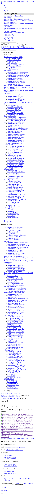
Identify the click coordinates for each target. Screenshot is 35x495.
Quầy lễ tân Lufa (12, 210)
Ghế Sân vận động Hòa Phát (15, 160)
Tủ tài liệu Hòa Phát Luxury (15, 123)
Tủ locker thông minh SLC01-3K (10, 398)
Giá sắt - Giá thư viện (13, 202)
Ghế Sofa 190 (11, 203)
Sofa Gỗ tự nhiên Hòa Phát (14, 167)
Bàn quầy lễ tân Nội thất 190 (15, 187)
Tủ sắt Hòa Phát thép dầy (14, 138)
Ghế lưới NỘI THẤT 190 (14, 188)
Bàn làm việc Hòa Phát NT (14, 78)
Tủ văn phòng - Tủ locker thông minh (14, 32)
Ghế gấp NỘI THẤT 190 (14, 181)
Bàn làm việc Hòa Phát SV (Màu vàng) (18, 75)
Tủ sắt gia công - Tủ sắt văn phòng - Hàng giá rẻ (17, 19)
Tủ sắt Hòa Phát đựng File (14, 135)
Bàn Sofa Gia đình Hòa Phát (15, 166)
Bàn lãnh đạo (7, 26)
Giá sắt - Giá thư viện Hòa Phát (15, 146)
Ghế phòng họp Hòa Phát (14, 66)
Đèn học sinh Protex (12, 105)
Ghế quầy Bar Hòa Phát (13, 69)
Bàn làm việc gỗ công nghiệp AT (16, 81)
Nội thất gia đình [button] (8, 339)
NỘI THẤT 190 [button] (8, 350)
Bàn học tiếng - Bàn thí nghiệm (15, 114)
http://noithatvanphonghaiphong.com (23, 483)
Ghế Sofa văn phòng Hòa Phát (15, 161)
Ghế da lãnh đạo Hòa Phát (14, 58)
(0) (1, 3)
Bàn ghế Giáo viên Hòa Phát (15, 108)
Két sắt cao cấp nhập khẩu (14, 152)
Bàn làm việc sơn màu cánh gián (16, 99)
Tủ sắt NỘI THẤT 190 (13, 200)
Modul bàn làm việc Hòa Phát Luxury (17, 72)
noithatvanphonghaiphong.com (14, 450)
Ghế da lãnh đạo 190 (13, 184)
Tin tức (6, 10)
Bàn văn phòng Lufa (13, 214)
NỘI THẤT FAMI (9, 40)
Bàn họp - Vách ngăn (10, 31)
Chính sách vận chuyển (10, 466)
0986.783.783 (4, 490)
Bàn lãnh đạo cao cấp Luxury (15, 94)
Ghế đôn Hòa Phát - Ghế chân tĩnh (16, 64)
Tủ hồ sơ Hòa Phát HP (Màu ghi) (16, 134)
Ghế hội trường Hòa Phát (14, 157)
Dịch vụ (6, 9)
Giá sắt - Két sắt (8, 34)
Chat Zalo (3, 487)
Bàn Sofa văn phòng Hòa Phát (15, 163)
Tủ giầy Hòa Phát (12, 170)
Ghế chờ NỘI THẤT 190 (14, 191)
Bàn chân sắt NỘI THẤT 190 (15, 196)
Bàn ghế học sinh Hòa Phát (14, 107)
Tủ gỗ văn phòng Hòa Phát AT (15, 141)
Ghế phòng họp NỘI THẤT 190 (16, 190)
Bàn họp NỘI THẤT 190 (14, 197)
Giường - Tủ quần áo (13, 125)
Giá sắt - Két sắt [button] (8, 315)
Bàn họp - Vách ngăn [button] (10, 286)
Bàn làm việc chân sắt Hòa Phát (16, 82)
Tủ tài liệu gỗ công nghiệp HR (15, 140)
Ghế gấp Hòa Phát (12, 63)
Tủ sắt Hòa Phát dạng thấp (14, 131)
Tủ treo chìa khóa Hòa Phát (14, 143)
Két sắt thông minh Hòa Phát (15, 150)
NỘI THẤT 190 (8, 38)
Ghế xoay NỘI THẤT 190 (14, 185)
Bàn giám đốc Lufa (12, 213)
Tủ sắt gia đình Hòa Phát (14, 175)
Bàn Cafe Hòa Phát (12, 178)
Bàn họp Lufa (11, 216)
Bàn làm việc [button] (7, 241)
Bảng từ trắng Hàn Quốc (14, 110)
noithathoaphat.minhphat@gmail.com (15, 447)
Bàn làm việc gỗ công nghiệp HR (16, 79)
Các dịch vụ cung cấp (10, 457)
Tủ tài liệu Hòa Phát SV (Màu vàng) (17, 129)
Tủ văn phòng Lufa (12, 217)
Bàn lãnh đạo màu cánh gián (15, 96)
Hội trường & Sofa (9, 35)
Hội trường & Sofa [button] (9, 324)
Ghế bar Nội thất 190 (13, 193)
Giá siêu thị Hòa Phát (13, 147)
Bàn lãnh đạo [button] (7, 264)
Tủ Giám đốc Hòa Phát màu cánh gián (17, 128)
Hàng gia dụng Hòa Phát (14, 173)
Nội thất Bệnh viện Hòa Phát (15, 113)
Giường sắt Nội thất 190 (13, 207)
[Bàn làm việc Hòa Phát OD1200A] (11, 393)
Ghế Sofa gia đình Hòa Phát (15, 164)
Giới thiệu (6, 7)
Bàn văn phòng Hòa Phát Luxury (16, 73)
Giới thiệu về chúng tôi (10, 458)
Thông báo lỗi (8, 221)
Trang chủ (7, 5)
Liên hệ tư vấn (8, 455)
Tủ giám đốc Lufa (12, 211)
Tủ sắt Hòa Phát (11, 126)
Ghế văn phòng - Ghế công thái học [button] (13, 227)
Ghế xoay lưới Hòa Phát (14, 60)
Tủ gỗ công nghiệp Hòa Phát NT (16, 137)
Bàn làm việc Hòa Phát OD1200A (10, 395)
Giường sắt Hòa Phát (13, 111)
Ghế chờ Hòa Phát (12, 67)
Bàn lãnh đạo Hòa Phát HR (14, 101)
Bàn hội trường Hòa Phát (14, 155)
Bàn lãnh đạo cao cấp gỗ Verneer (16, 97)
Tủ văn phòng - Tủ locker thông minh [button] (14, 292)
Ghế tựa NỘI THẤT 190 (14, 182)
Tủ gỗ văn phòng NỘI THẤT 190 (16, 199)
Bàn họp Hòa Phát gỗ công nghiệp (16, 119)
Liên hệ (6, 12)
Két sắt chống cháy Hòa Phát (15, 149)
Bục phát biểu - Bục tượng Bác (15, 158)
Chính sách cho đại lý (10, 473)
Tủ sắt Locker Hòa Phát (13, 132)
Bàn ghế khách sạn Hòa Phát (15, 176)
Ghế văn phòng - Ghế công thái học (13, 16)
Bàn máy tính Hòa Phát (13, 84)
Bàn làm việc (7, 17)
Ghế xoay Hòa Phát (12, 61)
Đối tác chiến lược (9, 471)
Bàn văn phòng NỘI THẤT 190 (16, 194)
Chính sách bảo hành (9, 464)
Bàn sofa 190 (11, 205)
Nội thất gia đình (8, 37)
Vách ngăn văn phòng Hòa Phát (16, 120)
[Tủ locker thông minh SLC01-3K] (10, 396)
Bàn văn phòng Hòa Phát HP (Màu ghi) (18, 76)
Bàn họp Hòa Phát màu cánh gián (16, 117)
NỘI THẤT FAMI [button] (9, 379)
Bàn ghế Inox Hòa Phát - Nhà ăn (16, 172)
